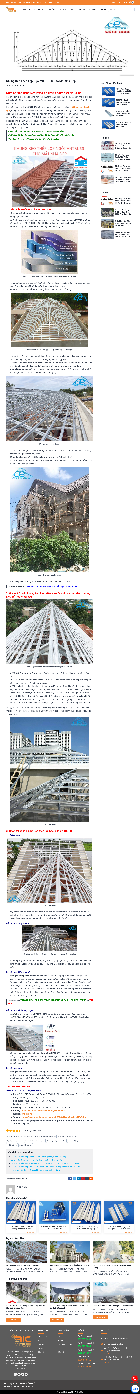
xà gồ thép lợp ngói (25, 1145)
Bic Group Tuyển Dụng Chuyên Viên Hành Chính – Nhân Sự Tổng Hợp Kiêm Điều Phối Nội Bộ (47, 1167)
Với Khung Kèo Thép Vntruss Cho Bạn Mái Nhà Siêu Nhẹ (33, 139)
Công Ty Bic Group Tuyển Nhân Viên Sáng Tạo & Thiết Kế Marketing (37, 1160)
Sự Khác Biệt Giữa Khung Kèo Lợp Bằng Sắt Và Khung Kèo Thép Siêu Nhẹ (41, 135)
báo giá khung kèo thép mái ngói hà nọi (19, 1136)
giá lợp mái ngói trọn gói (15, 1141)
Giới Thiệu (116, 2)
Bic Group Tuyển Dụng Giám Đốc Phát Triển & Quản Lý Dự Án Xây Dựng (38, 1157)
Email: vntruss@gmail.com (114, 1344)
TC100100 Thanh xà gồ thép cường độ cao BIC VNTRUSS (119, 1228)
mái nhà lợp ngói (73, 1141)
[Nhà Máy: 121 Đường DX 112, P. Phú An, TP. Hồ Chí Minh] (102, 1360)
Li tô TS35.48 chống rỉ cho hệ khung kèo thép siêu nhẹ (21, 1228)
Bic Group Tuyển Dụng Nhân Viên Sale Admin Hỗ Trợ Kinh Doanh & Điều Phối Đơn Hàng (45, 1163)
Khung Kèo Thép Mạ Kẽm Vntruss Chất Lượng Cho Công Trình (36, 131)
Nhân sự (82, 10)
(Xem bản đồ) (108, 1353)
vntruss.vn (27, 1114)
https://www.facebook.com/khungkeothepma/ (43, 1110)
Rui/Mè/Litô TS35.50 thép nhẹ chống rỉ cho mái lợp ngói (86, 1228)
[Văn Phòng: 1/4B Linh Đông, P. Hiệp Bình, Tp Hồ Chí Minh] (102, 1350)
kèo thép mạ (40, 1141)
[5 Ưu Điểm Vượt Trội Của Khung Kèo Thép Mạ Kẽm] (113, 1292)
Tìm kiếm (132, 10)
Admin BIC (11, 85)
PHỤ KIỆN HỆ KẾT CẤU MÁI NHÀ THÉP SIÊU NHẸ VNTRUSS (53, 1228)
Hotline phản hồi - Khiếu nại (88, 1364)
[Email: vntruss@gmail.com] (102, 1344)
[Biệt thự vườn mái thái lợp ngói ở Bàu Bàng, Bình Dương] (113, 1252)
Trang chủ (27, 10)
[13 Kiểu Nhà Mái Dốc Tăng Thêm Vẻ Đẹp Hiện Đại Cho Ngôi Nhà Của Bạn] (26, 1292)
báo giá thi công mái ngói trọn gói (45, 1136)
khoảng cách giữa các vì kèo (56, 1141)
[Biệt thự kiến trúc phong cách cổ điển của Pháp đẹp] (70, 1252)
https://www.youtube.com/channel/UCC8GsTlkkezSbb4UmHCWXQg (54, 1117)
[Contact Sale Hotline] (135, 1378)
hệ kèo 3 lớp (29, 1141)
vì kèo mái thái (12, 1145)
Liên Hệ (124, 2)
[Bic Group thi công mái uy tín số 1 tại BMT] (26, 1252)
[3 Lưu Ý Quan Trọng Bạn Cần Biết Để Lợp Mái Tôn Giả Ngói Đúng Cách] (70, 1292)
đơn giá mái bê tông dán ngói (67, 1136)
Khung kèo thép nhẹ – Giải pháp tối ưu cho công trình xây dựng (35, 1170)
